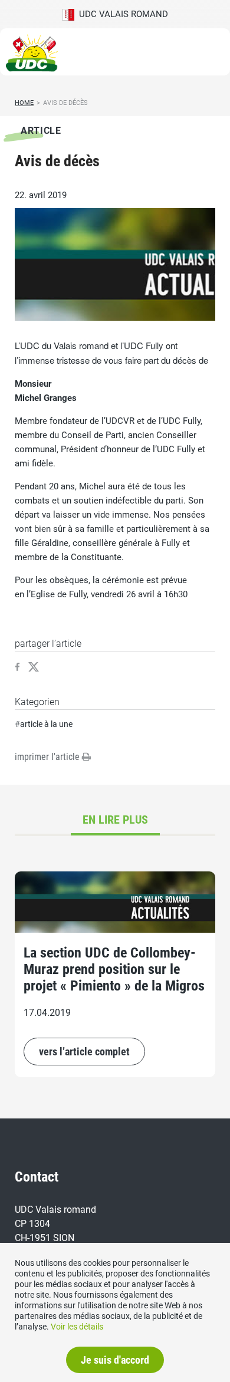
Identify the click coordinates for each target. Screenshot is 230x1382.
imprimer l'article (48, 756)
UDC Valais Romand (121, 14)
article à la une (46, 724)
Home (24, 103)
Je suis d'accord (115, 1360)
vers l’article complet (84, 1051)
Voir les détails (77, 1326)
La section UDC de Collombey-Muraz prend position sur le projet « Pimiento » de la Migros (114, 969)
